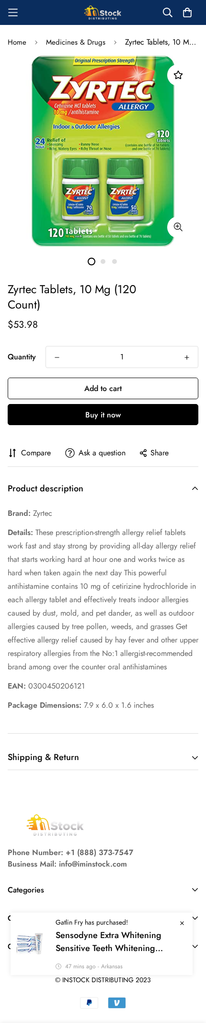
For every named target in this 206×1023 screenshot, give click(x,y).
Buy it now (103, 414)
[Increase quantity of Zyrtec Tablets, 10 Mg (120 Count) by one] (187, 357)
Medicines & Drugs (75, 42)
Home (17, 42)
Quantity (22, 356)
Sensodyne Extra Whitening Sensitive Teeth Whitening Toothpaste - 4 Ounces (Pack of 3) (119, 942)
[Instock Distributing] (103, 12)
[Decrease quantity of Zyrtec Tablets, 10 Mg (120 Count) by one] (57, 357)
